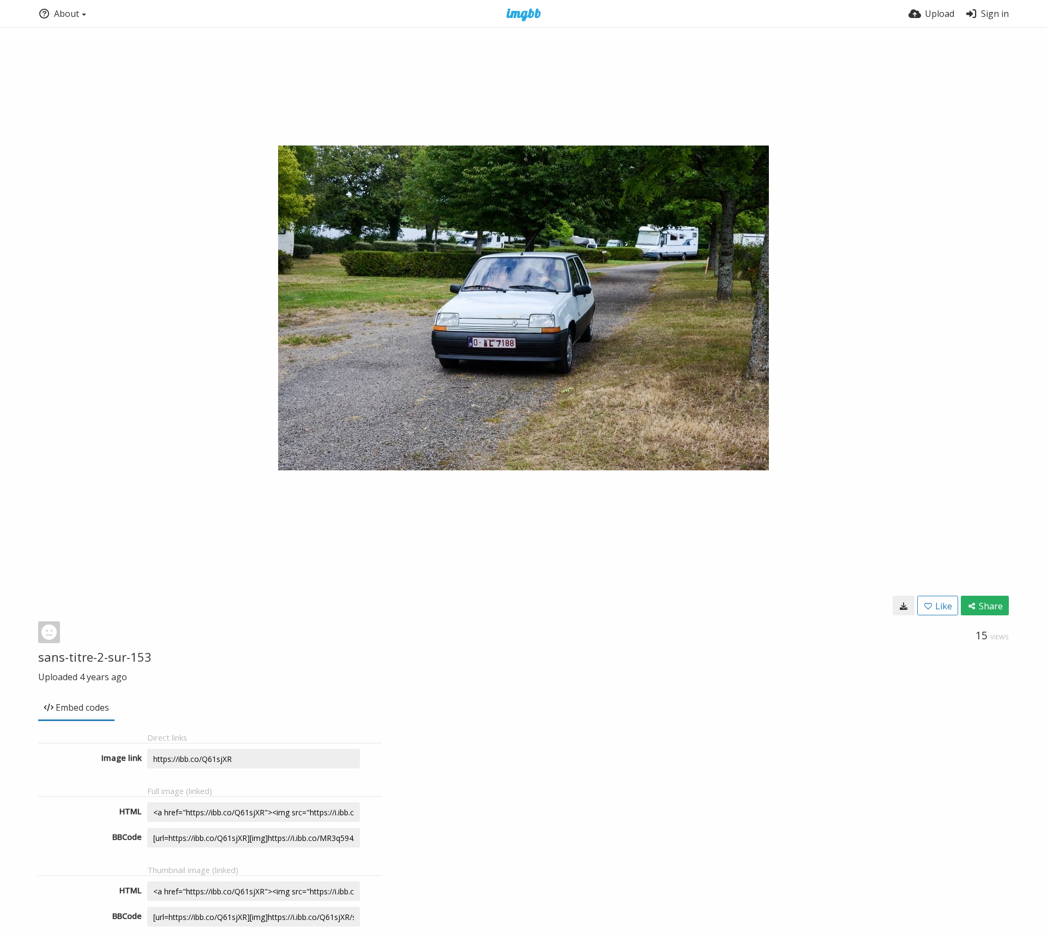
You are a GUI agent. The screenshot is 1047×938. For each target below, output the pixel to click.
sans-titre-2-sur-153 (95, 657)
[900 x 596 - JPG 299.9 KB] (903, 605)
